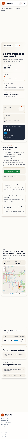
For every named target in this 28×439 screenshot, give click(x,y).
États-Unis (18, 8)
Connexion (3, 436)
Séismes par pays (10, 8)
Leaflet (12, 293)
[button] (4, 268)
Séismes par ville (8, 45)
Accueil (3, 8)
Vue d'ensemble (4, 420)
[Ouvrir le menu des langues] (21, 3)
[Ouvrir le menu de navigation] (24, 3)
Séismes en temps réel (6, 422)
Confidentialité (4, 432)
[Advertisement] (14, 26)
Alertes (2, 431)
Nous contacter (4, 434)
